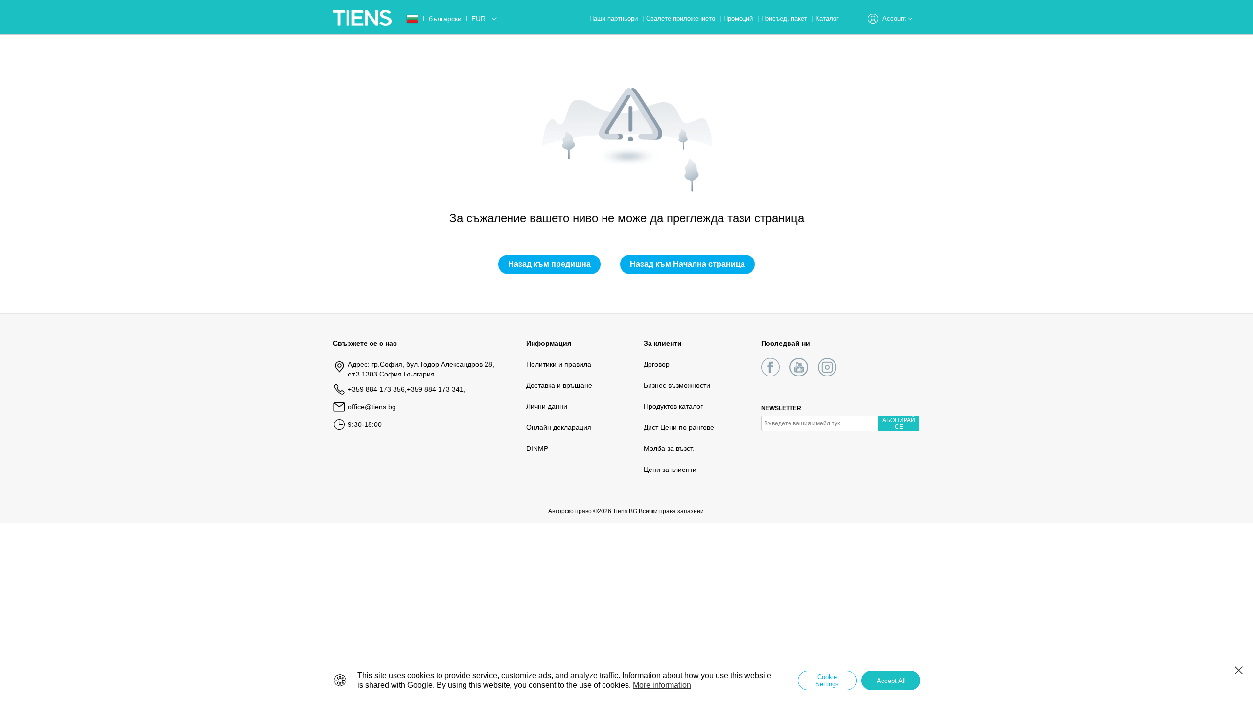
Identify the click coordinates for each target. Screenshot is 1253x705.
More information (662, 685)
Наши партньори (614, 18)
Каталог (827, 18)
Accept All (891, 680)
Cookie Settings (827, 680)
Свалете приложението (681, 18)
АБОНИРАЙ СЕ (898, 423)
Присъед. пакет (785, 18)
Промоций (739, 18)
